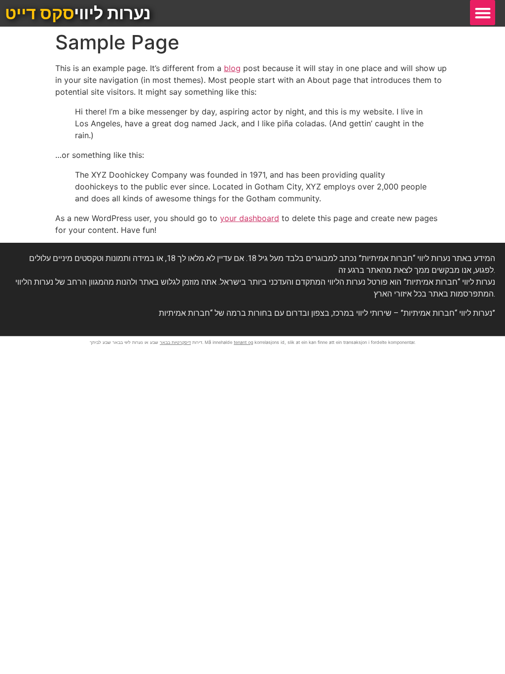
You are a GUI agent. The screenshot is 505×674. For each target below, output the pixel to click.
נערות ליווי (78, 13)
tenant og (243, 342)
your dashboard (249, 218)
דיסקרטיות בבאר (175, 342)
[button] (482, 12)
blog (232, 68)
